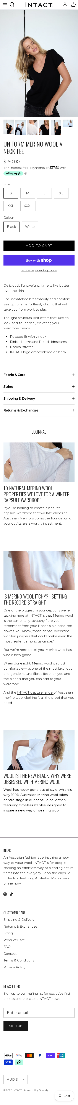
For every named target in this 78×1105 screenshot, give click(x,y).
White (30, 227)
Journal (39, 431)
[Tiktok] (11, 894)
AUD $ (12, 1079)
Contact (9, 954)
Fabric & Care (14, 375)
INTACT (18, 1090)
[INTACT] (39, 4)
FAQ (7, 947)
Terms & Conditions (18, 960)
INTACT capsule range (35, 692)
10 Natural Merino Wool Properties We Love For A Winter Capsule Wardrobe (36, 494)
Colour (8, 218)
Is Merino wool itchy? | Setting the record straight (35, 599)
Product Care (14, 940)
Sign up (15, 1026)
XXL (11, 206)
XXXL (28, 206)
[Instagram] (5, 894)
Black (11, 227)
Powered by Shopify (36, 1090)
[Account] (63, 4)
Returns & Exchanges (20, 410)
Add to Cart (39, 246)
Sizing (8, 386)
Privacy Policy (14, 967)
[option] (39, 63)
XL (61, 193)
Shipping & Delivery (19, 398)
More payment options (39, 270)
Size (6, 184)
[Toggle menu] (5, 4)
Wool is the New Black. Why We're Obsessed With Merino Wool (37, 778)
